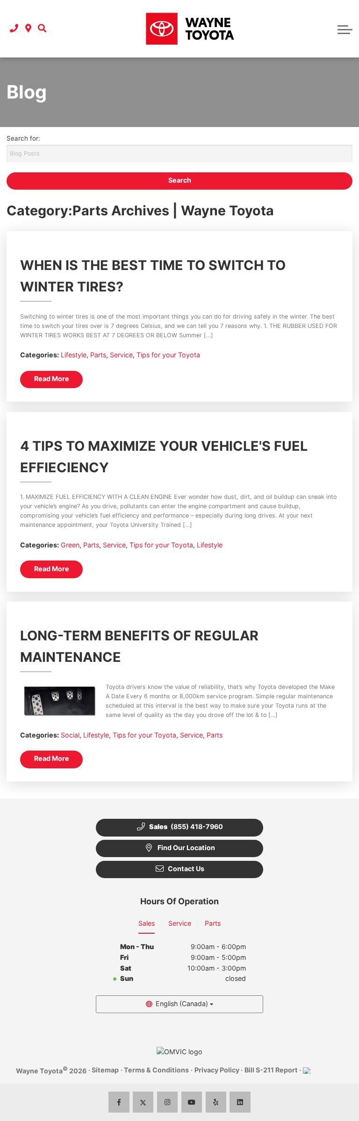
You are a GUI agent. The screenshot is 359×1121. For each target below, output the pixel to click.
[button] (42, 29)
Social (70, 735)
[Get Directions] (28, 29)
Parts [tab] (213, 923)
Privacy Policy (216, 1070)
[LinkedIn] (240, 1102)
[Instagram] (167, 1102)
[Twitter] (143, 1102)
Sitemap (105, 1070)
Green (70, 545)
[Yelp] (216, 1102)
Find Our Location (186, 847)
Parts (98, 355)
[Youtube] (191, 1102)
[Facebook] (118, 1102)
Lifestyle (73, 355)
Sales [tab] (146, 923)
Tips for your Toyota (168, 355)
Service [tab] (179, 923)
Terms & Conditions (156, 1070)
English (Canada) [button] (182, 1003)
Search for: (23, 138)
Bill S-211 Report (271, 1070)
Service (121, 355)
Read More (51, 379)
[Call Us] (14, 29)
